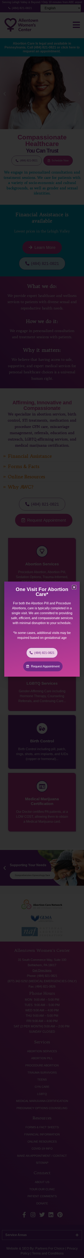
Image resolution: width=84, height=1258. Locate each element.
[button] (74, 587)
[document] (42, 629)
